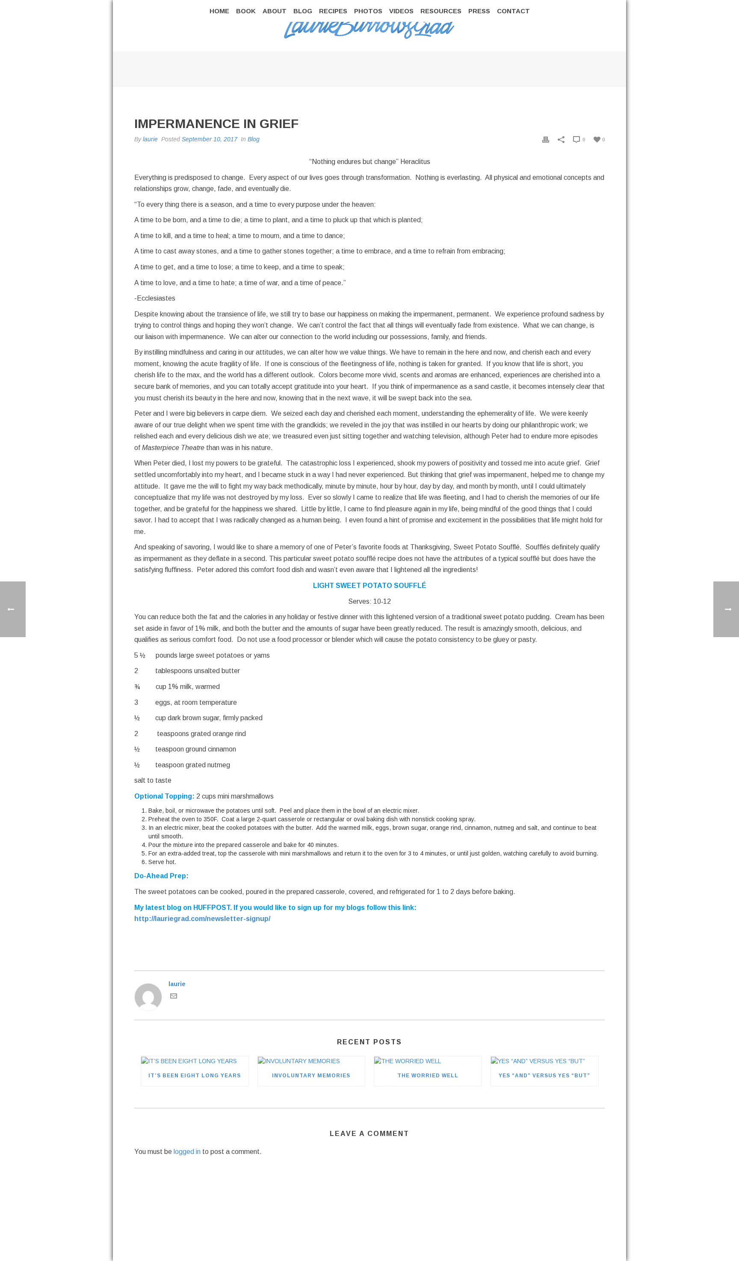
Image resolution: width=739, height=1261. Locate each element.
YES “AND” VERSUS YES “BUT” (544, 1076)
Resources (440, 11)
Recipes (333, 11)
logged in (187, 1151)
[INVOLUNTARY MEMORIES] (311, 1060)
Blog (302, 11)
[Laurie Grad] (369, 25)
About (275, 11)
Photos (368, 11)
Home (219, 11)
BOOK (246, 11)
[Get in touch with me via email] (173, 997)
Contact (513, 11)
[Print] (545, 139)
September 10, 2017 (209, 139)
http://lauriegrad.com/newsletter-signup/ (202, 918)
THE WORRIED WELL (427, 1076)
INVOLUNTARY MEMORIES (311, 1076)
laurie (150, 139)
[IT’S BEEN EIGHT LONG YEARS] (194, 1060)
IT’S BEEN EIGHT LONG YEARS (194, 1076)
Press (479, 11)
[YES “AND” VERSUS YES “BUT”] (544, 1060)
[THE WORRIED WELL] (428, 1060)
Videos (401, 11)
